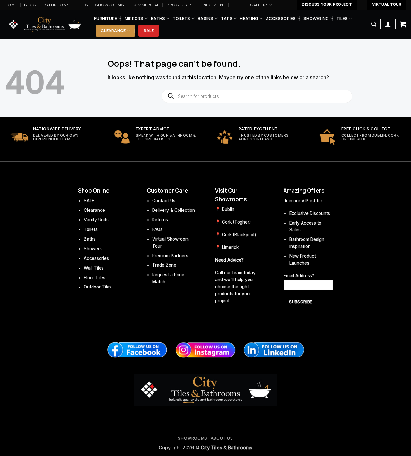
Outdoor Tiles (98, 286)
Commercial (145, 5)
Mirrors (134, 18)
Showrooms (109, 5)
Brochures (180, 5)
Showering (316, 18)
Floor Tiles (94, 277)
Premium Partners (170, 255)
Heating (249, 18)
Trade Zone (212, 5)
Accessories (281, 18)
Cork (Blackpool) (239, 234)
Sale (149, 30)
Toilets (181, 18)
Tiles (82, 5)
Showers (93, 248)
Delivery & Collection (173, 210)
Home (11, 5)
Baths (158, 18)
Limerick (230, 247)
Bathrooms (56, 5)
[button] (373, 24)
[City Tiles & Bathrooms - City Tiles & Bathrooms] (44, 24)
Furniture (105, 18)
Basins (206, 18)
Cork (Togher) (236, 222)
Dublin (228, 209)
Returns (160, 219)
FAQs (157, 229)
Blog (30, 5)
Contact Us (163, 200)
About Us (222, 438)
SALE (89, 200)
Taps (226, 18)
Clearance (113, 30)
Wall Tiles (94, 268)
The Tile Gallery (250, 5)
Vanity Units (96, 219)
